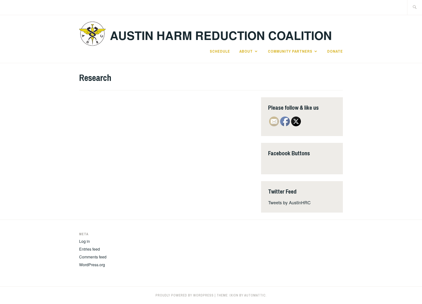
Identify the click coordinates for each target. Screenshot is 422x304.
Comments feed (92, 257)
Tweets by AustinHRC (289, 202)
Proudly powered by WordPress (185, 295)
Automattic (255, 295)
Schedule (220, 51)
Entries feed (89, 249)
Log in (84, 241)
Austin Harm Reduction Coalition (221, 35)
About (246, 51)
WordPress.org (92, 264)
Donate (335, 51)
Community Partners (290, 51)
